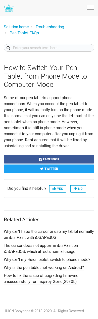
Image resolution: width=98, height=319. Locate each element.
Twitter (51, 169)
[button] (89, 7)
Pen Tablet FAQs (24, 33)
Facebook (51, 159)
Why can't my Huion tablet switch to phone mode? (47, 259)
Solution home (16, 27)
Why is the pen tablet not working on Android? (44, 267)
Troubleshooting (50, 27)
